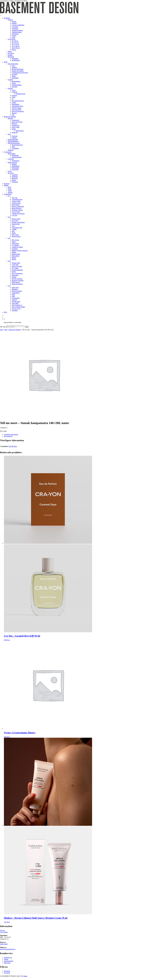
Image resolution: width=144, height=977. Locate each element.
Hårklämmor (16, 166)
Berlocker (15, 178)
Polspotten (15, 275)
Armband (15, 175)
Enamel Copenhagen (18, 222)
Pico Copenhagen (17, 273)
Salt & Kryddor (16, 109)
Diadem (14, 164)
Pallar (9, 189)
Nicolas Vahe (16, 263)
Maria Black (15, 256)
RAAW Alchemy (17, 279)
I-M (9, 238)
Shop (5, 330)
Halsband (15, 176)
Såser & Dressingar (18, 111)
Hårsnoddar (15, 168)
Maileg (14, 252)
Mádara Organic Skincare (20, 250)
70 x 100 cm (15, 46)
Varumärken (7, 194)
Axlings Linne (16, 203)
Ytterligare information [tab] (11, 434)
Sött (13, 115)
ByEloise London (17, 210)
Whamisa (15, 310)
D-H (9, 217)
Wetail (25, 976)
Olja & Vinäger (16, 108)
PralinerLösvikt (20, 94)
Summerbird (15, 298)
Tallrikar (14, 67)
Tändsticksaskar (17, 32)
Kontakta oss (8, 957)
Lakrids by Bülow (17, 247)
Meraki (14, 257)
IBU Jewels (15, 240)
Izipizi (14, 242)
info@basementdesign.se (7, 949)
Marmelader (15, 104)
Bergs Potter (15, 205)
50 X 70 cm (15, 44)
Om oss (2, 930)
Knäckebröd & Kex (18, 101)
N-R (9, 261)
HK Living (15, 234)
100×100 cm (16, 48)
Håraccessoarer (12, 162)
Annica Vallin (16, 201)
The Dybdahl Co (17, 305)
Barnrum (6, 183)
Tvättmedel (15, 148)
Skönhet (10, 118)
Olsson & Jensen (17, 266)
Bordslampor (16, 60)
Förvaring (11, 53)
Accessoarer (7, 152)
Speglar (10, 192)
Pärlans (14, 277)
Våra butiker (4, 932)
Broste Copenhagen (18, 206)
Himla (14, 233)
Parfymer (14, 136)
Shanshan (15, 289)
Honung (14, 95)
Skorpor (14, 113)
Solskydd (15, 132)
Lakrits (14, 102)
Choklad (14, 92)
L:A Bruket (15, 245)
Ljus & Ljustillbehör (18, 25)
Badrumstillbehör (13, 141)
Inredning (7, 18)
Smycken (11, 173)
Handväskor (11, 153)
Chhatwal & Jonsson (18, 213)
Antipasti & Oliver (17, 106)
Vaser (13, 37)
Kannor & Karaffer (18, 71)
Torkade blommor (17, 30)
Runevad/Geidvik (17, 284)
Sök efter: (3, 327)
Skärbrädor (15, 78)
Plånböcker (15, 155)
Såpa (13, 146)
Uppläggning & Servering (20, 72)
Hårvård (14, 123)
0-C (9, 196)
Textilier (10, 79)
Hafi (13, 231)
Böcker (14, 21)
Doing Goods (16, 219)
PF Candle (15, 268)
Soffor (10, 190)
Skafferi (10, 88)
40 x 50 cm (15, 42)
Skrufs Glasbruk (17, 291)
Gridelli (14, 229)
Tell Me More (16, 301)
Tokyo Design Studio (18, 307)
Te (12, 99)
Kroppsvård (15, 125)
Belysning (11, 57)
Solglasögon (15, 160)
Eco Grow (15, 220)
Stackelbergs (16, 293)
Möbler (6, 185)
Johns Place (15, 243)
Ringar (14, 180)
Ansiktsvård (15, 120)
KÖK (5, 62)
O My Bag (15, 264)
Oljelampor (15, 34)
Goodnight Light (17, 227)
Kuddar (10, 55)
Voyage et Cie (16, 308)
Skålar (14, 76)
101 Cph (14, 197)
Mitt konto (7, 963)
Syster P (14, 300)
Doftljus (14, 23)
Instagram (7, 971)
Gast (13, 226)
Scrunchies (15, 169)
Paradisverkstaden (17, 270)
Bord (9, 187)
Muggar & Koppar (17, 69)
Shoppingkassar (17, 157)
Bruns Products (16, 208)
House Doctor (16, 236)
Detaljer (10, 20)
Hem (1, 330)
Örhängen (15, 182)
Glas (13, 65)
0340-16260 (4, 944)
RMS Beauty (20, 131)
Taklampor (15, 58)
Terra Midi (15, 303)
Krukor (14, 35)
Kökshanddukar (17, 85)
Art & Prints (11, 39)
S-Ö (9, 286)
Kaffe (13, 97)
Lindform (15, 249)
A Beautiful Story (17, 199)
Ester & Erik (15, 224)
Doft (9, 134)
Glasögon (11, 159)
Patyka (14, 271)
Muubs (14, 259)
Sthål (13, 294)
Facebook (7, 973)
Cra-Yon (14, 215)
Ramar (14, 50)
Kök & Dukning (13, 64)
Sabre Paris (15, 287)
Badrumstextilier (13, 139)
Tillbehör (10, 150)
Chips (13, 90)
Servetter (14, 74)
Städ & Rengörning (14, 143)
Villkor (6, 959)
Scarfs (10, 171)
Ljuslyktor (15, 27)
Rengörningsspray (17, 145)
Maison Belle (16, 254)
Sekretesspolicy (9, 961)
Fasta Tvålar (15, 127)
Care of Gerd (16, 212)
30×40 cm (15, 41)
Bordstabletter (16, 81)
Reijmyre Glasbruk (18, 280)
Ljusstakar (15, 28)
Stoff (13, 296)
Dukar (14, 83)
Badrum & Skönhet (10, 116)
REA (5, 312)
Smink (14, 129)
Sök (27, 327)
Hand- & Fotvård (17, 122)
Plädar (10, 51)
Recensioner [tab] (8, 436)
